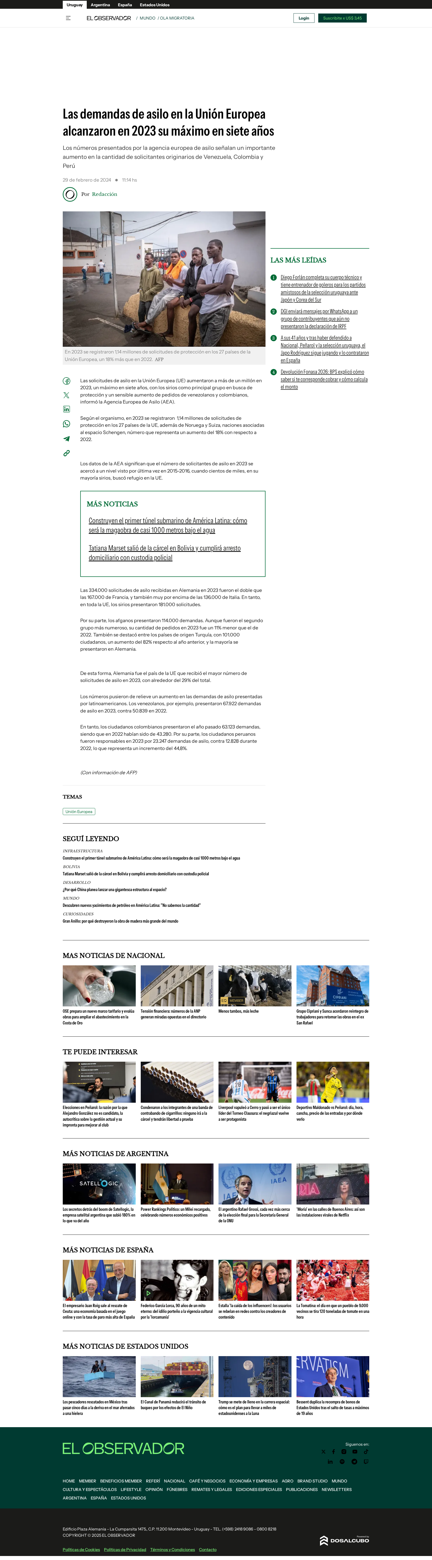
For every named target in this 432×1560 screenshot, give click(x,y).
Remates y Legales (212, 1489)
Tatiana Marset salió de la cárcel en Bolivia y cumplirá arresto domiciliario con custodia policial (136, 874)
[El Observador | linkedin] (330, 1462)
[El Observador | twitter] (324, 1452)
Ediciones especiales (259, 1489)
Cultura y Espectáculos (90, 1489)
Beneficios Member (121, 1480)
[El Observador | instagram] (344, 1452)
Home (69, 1480)
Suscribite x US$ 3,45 (342, 18)
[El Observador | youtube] (354, 1452)
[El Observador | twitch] (366, 1462)
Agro (288, 1480)
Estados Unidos (155, 4)
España (125, 4)
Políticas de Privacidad (125, 1549)
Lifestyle (131, 1489)
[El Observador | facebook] (334, 1452)
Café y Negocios (207, 1480)
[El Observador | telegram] (354, 1462)
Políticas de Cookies (81, 1549)
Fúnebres (177, 1489)
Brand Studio (313, 1480)
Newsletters (337, 1489)
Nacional (174, 1480)
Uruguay (75, 4)
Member (87, 1480)
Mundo (148, 18)
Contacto (207, 1549)
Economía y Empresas (254, 1480)
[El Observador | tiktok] (366, 1452)
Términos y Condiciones (172, 1549)
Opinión (154, 1489)
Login (304, 18)
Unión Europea (79, 811)
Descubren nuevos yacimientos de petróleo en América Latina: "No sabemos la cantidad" (132, 905)
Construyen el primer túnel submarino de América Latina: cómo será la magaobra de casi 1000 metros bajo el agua (151, 858)
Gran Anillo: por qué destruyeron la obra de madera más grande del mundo (120, 921)
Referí (153, 1480)
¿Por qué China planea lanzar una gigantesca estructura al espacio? (114, 889)
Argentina (100, 4)
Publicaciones (302, 1489)
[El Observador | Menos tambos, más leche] (255, 1004)
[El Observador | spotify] (342, 1462)
